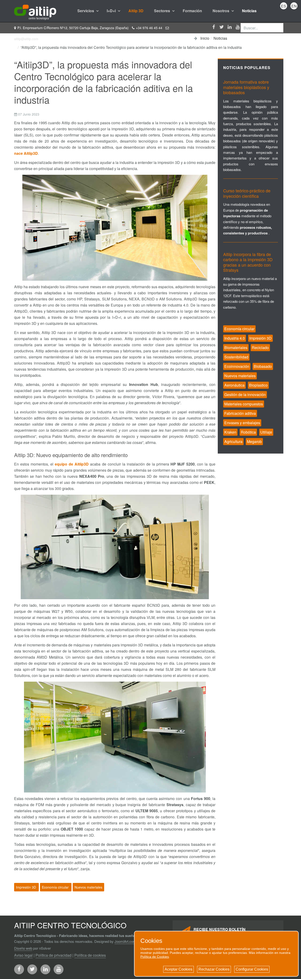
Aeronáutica (234, 385)
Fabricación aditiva (240, 413)
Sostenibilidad (236, 357)
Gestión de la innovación (245, 394)
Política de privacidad (53, 955)
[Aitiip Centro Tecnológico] (35, 11)
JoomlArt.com (125, 941)
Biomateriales (235, 347)
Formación (192, 10)
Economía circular (56, 887)
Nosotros (221, 10)
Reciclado (260, 347)
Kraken (230, 432)
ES (283, 6)
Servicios (86, 10)
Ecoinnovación (236, 366)
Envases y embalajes (242, 422)
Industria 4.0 (234, 338)
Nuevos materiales (88, 887)
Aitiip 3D (135, 10)
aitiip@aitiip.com (26, 38)
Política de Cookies (154, 957)
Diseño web (23, 948)
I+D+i (112, 10)
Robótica (248, 432)
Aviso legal (23, 955)
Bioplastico (258, 385)
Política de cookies (90, 955)
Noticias (249, 10)
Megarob (254, 441)
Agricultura (233, 441)
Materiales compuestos (243, 404)
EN (294, 6)
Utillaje (266, 432)
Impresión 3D (26, 887)
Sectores (162, 10)
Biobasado (263, 366)
